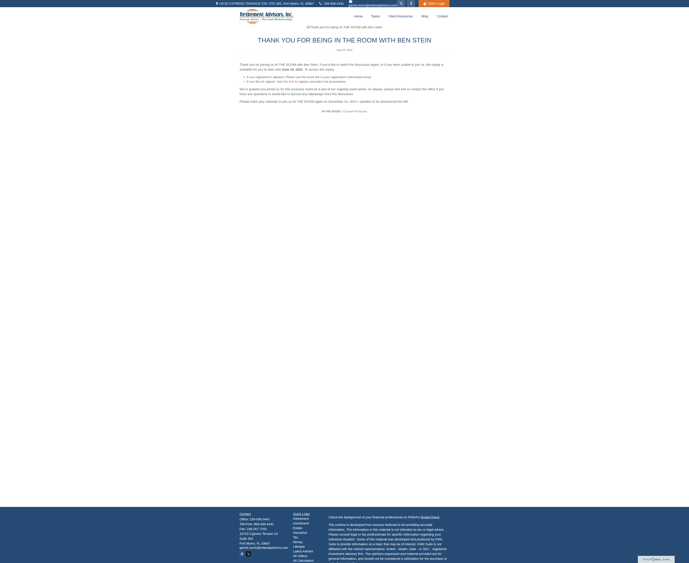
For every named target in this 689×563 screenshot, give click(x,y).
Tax (295, 537)
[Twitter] (401, 3)
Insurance (300, 533)
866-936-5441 (264, 524)
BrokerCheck (430, 517)
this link (288, 81)
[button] (358, 16)
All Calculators (303, 560)
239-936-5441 (334, 3)
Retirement (301, 519)
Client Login (436, 3)
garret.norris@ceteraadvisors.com (264, 548)
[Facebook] (411, 3)
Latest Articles (303, 551)
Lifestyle (299, 546)
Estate (297, 528)
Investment (301, 523)
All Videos (300, 556)
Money (298, 542)
